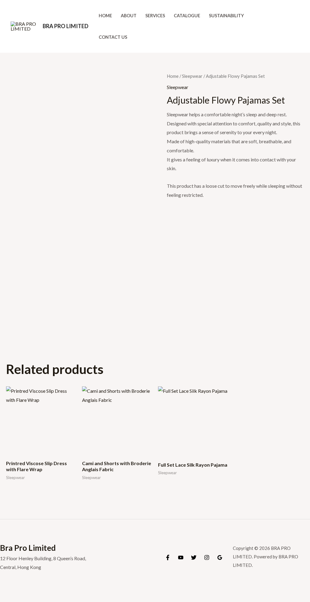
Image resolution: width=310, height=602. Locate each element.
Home (105, 15)
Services (155, 15)
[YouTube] (180, 557)
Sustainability (226, 15)
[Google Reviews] (220, 557)
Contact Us (113, 37)
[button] (296, 26)
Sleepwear (192, 76)
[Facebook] (167, 557)
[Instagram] (206, 557)
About (129, 15)
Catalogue (187, 15)
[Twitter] (193, 557)
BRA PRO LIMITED (65, 26)
